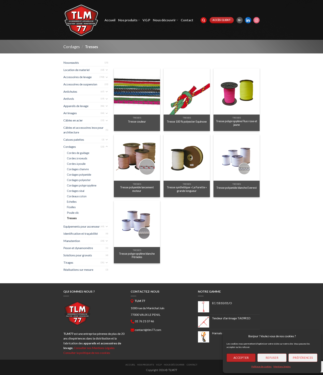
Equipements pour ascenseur (81, 226)
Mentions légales (282, 366)
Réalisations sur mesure (78, 269)
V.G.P (146, 20)
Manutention (71, 241)
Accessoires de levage (77, 77)
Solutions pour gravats (77, 255)
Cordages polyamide (79, 174)
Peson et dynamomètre (78, 248)
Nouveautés (71, 62)
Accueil (110, 20)
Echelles (72, 201)
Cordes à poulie (76, 163)
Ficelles (71, 207)
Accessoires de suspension (80, 84)
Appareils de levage (75, 106)
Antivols (68, 98)
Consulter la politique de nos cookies (86, 352)
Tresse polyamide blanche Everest (236, 187)
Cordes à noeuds (77, 158)
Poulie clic (73, 212)
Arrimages (70, 113)
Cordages (71, 46)
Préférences (303, 357)
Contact (187, 20)
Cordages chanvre (78, 169)
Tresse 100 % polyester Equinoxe (187, 121)
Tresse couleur (137, 121)
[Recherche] (204, 20)
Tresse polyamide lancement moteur (137, 189)
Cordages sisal (75, 190)
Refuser (272, 357)
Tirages (68, 262)
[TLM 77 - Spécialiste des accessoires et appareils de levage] (81, 20)
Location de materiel (76, 70)
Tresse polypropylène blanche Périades (137, 255)
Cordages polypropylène (81, 185)
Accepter (241, 357)
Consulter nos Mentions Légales (94, 348)
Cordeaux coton (77, 196)
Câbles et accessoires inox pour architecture (83, 130)
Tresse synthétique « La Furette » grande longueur (187, 189)
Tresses (72, 218)
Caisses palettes (73, 139)
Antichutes (70, 91)
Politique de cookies (261, 366)
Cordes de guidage (78, 153)
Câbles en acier (73, 120)
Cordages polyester (79, 180)
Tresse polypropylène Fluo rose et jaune (236, 123)
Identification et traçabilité (80, 233)
